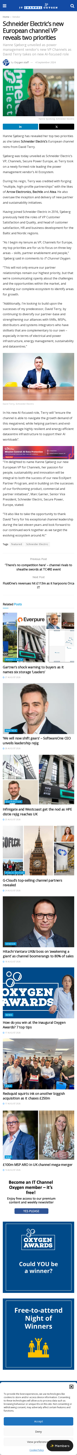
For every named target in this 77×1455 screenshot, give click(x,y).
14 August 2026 (12, 1172)
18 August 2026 (12, 963)
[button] (71, 1387)
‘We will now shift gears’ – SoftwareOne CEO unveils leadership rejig (37, 742)
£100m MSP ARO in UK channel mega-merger (38, 1166)
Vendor (16, 16)
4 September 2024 (45, 62)
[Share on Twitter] (56, 127)
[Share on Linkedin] (20, 127)
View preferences (38, 1442)
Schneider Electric (37, 546)
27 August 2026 (12, 679)
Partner (11, 732)
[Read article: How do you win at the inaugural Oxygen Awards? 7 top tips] (38, 994)
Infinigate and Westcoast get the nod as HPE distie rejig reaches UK (37, 813)
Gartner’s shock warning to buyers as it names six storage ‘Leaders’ (33, 671)
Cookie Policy (37, 1450)
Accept (38, 1421)
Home (6, 16)
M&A (8, 1088)
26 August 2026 (12, 750)
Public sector (15, 874)
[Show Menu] (4, 5)
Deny (38, 1431)
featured (16, 546)
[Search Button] (72, 5)
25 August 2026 (12, 821)
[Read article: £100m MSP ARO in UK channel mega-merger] (38, 1137)
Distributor (13, 803)
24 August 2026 (12, 892)
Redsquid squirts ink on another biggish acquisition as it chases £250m (34, 1097)
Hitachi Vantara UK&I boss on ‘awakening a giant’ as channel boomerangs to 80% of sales (38, 955)
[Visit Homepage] (38, 5)
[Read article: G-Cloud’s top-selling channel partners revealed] (38, 852)
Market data (14, 661)
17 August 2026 (12, 1034)
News (9, 1017)
